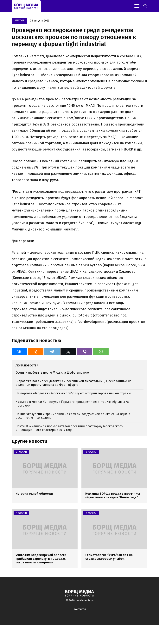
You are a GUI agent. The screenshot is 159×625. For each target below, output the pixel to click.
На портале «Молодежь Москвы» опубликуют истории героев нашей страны (73, 393)
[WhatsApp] (101, 351)
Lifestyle (19, 20)
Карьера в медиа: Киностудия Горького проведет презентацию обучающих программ (72, 403)
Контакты (79, 609)
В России (21, 451)
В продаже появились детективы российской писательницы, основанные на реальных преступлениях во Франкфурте (73, 383)
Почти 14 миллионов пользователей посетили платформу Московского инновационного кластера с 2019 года (69, 428)
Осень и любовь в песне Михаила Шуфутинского (52, 372)
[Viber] (84, 351)
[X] (68, 351)
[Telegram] (52, 351)
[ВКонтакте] (19, 351)
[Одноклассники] (35, 351)
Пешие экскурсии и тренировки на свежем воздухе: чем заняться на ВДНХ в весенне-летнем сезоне (73, 416)
